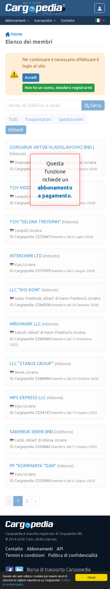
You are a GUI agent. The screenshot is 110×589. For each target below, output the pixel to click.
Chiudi (91, 577)
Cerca (95, 105)
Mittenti (15, 129)
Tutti (13, 119)
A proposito (43, 20)
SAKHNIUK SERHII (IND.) (33, 431)
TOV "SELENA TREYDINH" (35, 221)
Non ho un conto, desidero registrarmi (58, 88)
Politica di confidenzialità (72, 555)
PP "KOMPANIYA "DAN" (33, 465)
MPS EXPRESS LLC (28, 397)
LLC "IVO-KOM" (25, 289)
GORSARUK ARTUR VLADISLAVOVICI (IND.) (52, 147)
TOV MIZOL (21, 187)
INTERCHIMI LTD (26, 255)
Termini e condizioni (25, 555)
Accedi (31, 77)
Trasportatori (38, 119)
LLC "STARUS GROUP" (31, 363)
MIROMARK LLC (25, 323)
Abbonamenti (40, 548)
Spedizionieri (70, 119)
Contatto (68, 20)
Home (16, 34)
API (60, 548)
